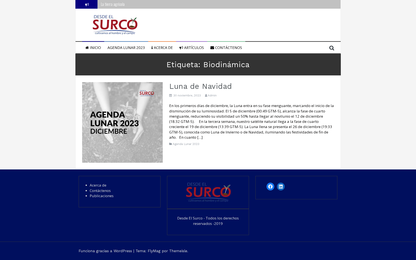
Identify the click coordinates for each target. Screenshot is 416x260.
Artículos (194, 47)
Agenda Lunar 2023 (126, 47)
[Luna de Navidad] (122, 122)
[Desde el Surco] (114, 24)
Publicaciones (102, 195)
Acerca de (163, 47)
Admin (212, 95)
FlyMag (154, 251)
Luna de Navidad (200, 86)
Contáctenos (228, 47)
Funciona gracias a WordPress (106, 251)
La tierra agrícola (113, 4)
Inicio (95, 47)
